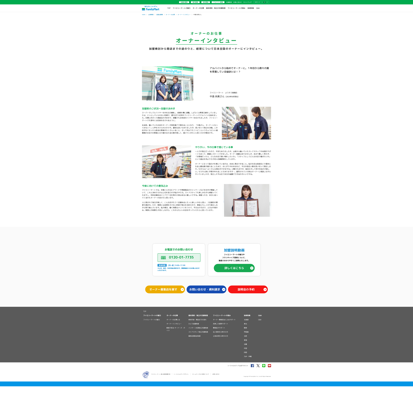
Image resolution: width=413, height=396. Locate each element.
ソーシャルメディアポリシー (181, 374)
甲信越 (246, 332)
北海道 (246, 320)
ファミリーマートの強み (236, 8)
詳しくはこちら (234, 268)
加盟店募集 (184, 2)
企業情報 (150, 14)
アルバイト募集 (218, 2)
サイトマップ (247, 2)
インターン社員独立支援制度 (198, 328)
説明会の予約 (246, 289)
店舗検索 (229, 2)
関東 (245, 328)
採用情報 (205, 2)
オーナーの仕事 (198, 8)
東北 (245, 324)
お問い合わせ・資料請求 (204, 289)
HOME (143, 14)
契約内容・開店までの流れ (197, 320)
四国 (245, 352)
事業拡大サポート (219, 328)
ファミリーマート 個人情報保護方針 (160, 374)
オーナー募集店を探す (163, 289)
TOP (169, 8)
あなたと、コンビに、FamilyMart (150, 8)
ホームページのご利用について (200, 374)
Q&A (258, 8)
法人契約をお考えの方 (220, 332)
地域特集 (250, 8)
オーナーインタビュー (184, 14)
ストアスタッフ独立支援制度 (198, 332)
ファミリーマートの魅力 (181, 8)
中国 (245, 348)
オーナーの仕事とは (173, 320)
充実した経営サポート (220, 324)
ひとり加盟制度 (193, 324)
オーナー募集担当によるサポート (224, 320)
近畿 (245, 344)
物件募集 (195, 2)
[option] (206, 83)
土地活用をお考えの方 (220, 336)
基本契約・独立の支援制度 (215, 8)
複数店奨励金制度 (194, 336)
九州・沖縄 (247, 356)
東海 (245, 340)
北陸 (245, 336)
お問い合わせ (237, 2)
